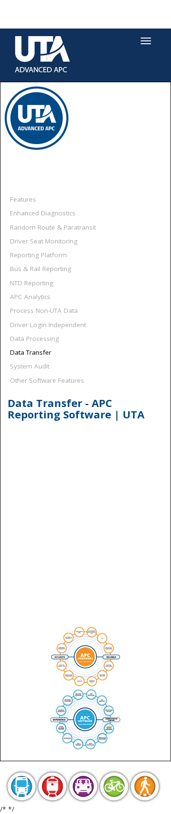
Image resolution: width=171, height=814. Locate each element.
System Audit (29, 366)
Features (23, 199)
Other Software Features (47, 380)
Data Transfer (30, 352)
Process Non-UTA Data (44, 310)
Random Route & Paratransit (53, 227)
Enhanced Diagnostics (43, 213)
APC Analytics (30, 296)
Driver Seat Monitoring (43, 241)
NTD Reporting (31, 283)
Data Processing (34, 338)
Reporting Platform (38, 255)
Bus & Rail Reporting (40, 268)
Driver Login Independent (48, 324)
